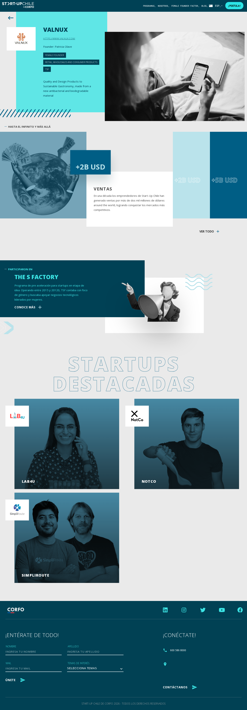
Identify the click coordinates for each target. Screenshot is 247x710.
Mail (8, 663)
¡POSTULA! (234, 5)
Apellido (73, 646)
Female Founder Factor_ (185, 5)
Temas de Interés (79, 663)
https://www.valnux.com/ (59, 38)
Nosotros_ (163, 5)
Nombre (11, 646)
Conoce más (28, 307)
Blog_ (204, 5)
